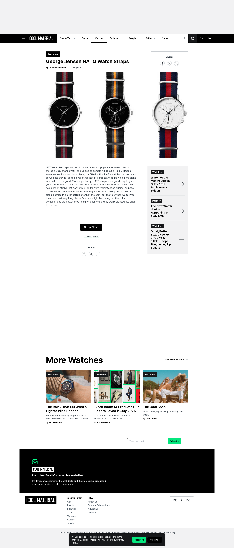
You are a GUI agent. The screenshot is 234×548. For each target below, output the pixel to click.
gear (69, 501)
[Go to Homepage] (41, 38)
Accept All (139, 540)
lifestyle (71, 509)
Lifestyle (131, 38)
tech (69, 512)
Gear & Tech (66, 38)
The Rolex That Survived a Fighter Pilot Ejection (66, 409)
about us (92, 501)
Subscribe (205, 38)
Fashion (114, 38)
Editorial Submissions (99, 505)
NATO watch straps (57, 167)
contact (92, 512)
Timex (96, 236)
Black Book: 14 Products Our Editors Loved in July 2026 (116, 409)
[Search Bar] (184, 38)
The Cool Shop (154, 407)
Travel (85, 38)
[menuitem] (68, 38)
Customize (155, 540)
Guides (149, 38)
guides (70, 519)
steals (165, 38)
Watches (99, 38)
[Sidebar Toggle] (24, 38)
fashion (71, 505)
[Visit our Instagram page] (192, 38)
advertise (93, 509)
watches (71, 516)
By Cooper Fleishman (56, 67)
